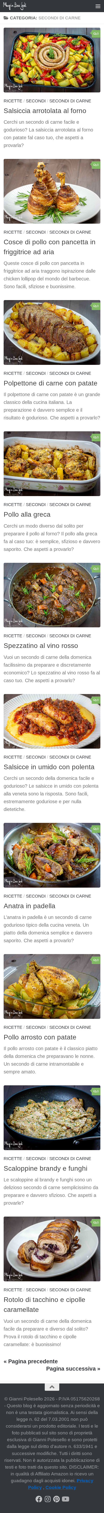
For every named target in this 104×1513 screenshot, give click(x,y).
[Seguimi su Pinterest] (56, 1499)
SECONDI (36, 100)
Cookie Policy (60, 1487)
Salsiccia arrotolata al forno (45, 110)
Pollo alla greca (27, 514)
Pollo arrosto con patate (40, 1037)
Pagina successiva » (73, 1369)
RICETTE (13, 100)
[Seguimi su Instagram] (47, 1499)
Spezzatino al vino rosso (41, 645)
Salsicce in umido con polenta (49, 767)
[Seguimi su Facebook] (39, 1499)
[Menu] (98, 6)
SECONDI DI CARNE (70, 100)
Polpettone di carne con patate (50, 383)
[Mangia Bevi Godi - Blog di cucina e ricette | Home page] (18, 6)
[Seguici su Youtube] (65, 1499)
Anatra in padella (29, 906)
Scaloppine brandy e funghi (45, 1168)
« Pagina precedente (31, 1361)
